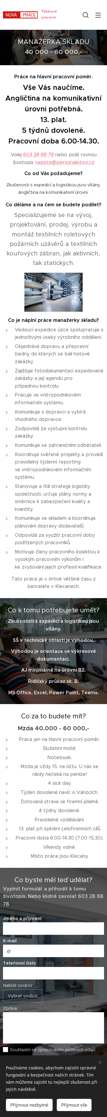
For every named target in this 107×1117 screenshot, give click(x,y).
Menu (98, 15)
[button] (85, 14)
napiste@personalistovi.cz (65, 162)
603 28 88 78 (38, 154)
